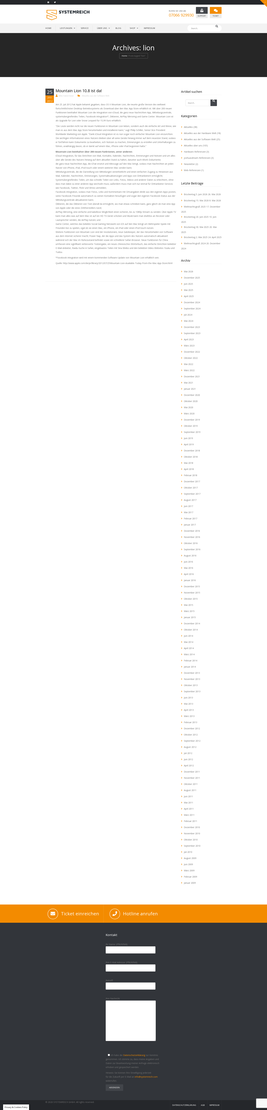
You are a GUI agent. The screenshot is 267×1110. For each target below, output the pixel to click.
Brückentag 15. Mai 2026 (196, 200)
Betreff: (109, 980)
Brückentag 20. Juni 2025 (196, 216)
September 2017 (192, 493)
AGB (203, 1105)
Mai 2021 (188, 382)
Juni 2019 (188, 438)
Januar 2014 (190, 666)
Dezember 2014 (192, 623)
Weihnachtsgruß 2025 (195, 206)
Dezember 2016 (192, 530)
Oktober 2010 (191, 839)
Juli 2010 (188, 851)
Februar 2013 (190, 722)
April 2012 (189, 765)
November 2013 (192, 679)
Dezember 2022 (192, 351)
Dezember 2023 (192, 327)
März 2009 (189, 870)
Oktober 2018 (191, 456)
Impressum (214, 1105)
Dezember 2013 (192, 672)
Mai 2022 (188, 364)
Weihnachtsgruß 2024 (195, 243)
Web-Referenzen (192, 170)
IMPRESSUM (149, 28)
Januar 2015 (190, 617)
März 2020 (189, 413)
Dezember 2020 (192, 395)
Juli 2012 (188, 753)
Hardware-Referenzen (195, 151)
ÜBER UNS (102, 28)
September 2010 (192, 845)
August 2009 (190, 858)
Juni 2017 (188, 506)
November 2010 (192, 833)
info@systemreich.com (146, 1076)
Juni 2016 (188, 561)
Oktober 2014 (191, 629)
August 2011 (190, 790)
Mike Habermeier (66, 95)
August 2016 (190, 555)
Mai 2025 (188, 290)
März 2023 (189, 345)
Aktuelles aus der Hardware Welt (200, 133)
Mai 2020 (188, 407)
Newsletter (189, 164)
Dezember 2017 (192, 481)
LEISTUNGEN (66, 28)
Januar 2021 (190, 388)
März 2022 (189, 370)
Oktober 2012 (191, 734)
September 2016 (192, 549)
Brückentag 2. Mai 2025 (196, 237)
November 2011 (192, 777)
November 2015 (192, 592)
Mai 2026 (188, 271)
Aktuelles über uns (193, 145)
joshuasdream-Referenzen (197, 157)
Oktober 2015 (191, 598)
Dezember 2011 (192, 771)
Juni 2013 (188, 697)
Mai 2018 (188, 462)
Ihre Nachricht (113, 998)
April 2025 (189, 296)
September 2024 (192, 308)
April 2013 (189, 709)
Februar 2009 (190, 876)
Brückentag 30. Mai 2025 (196, 227)
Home (124, 55)
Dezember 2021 (192, 376)
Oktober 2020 (191, 401)
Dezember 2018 (192, 450)
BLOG (118, 28)
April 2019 (189, 444)
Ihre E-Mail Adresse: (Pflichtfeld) (121, 962)
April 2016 (189, 574)
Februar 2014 (190, 660)
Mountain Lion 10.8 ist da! (79, 90)
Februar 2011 (190, 821)
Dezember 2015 (192, 586)
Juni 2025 (188, 283)
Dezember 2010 (192, 827)
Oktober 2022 (191, 357)
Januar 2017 (190, 524)
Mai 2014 (188, 642)
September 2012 (192, 740)
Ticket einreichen (80, 913)
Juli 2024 (188, 314)
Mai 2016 (188, 567)
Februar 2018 (190, 475)
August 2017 (190, 499)
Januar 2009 (190, 882)
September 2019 (192, 432)
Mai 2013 (188, 703)
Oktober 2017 (191, 487)
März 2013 (189, 716)
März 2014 (189, 654)
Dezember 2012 (192, 728)
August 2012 (190, 747)
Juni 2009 (188, 864)
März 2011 (189, 814)
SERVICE (85, 28)
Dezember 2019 (192, 419)
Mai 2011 (188, 802)
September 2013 (192, 691)
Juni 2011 (188, 796)
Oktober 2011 (191, 784)
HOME (48, 28)
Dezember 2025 (192, 277)
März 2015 (189, 611)
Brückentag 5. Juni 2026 (195, 194)
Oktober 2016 (191, 543)
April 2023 (189, 339)
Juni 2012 (188, 759)
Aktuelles (188, 127)
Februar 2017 (190, 518)
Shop (132, 28)
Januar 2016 (190, 580)
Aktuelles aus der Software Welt (95, 95)
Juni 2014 (188, 635)
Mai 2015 (188, 604)
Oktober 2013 (191, 685)
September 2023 (192, 333)
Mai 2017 (188, 512)
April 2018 (189, 469)
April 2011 (189, 808)
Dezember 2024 (192, 302)
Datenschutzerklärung (134, 1055)
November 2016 (192, 537)
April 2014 (189, 648)
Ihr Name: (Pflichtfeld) (116, 944)
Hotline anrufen (140, 913)
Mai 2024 (188, 320)
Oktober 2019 (191, 425)
